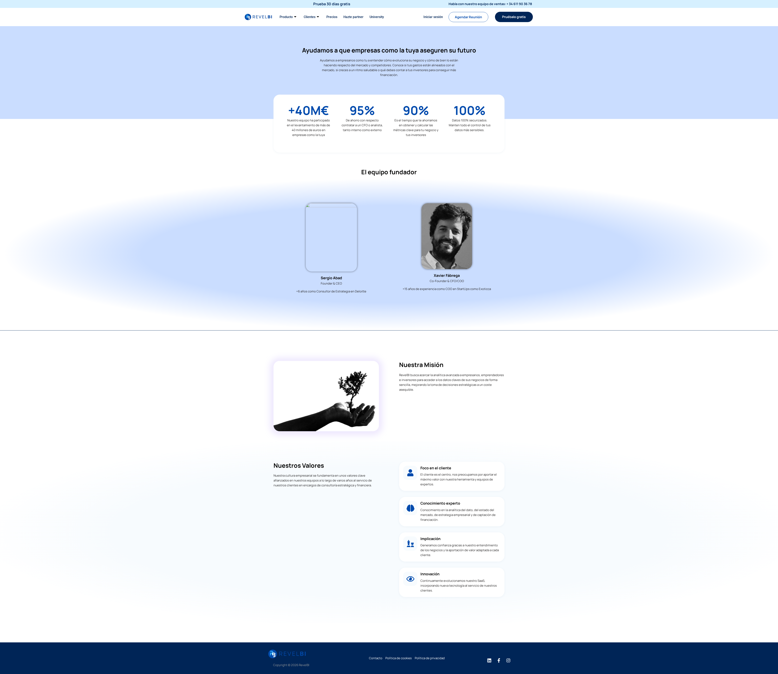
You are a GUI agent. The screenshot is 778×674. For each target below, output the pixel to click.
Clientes (309, 17)
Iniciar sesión (433, 17)
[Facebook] (499, 660)
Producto (286, 17)
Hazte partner (353, 17)
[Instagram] (508, 660)
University (377, 17)
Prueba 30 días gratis (331, 3)
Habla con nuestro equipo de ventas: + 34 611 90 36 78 (490, 4)
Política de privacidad (430, 658)
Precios (331, 17)
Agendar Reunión (468, 17)
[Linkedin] (489, 660)
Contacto (375, 658)
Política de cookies (398, 658)
